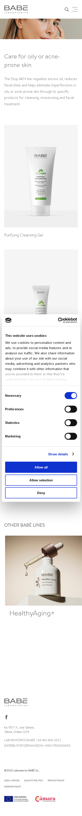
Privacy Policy (56, 780)
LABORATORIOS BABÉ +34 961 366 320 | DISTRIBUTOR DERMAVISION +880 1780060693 (37, 743)
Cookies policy (12, 786)
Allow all (41, 467)
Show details (58, 454)
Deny (41, 493)
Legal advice (11, 780)
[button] (75, 577)
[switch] (71, 409)
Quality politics (33, 780)
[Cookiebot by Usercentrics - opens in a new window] (58, 320)
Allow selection (41, 480)
